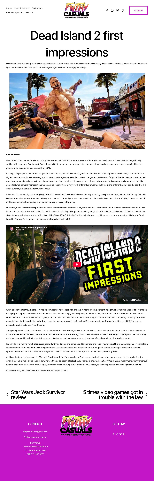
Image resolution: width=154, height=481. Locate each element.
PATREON (138, 10)
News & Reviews (21, 8)
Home (9, 8)
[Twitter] (117, 10)
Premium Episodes (15, 12)
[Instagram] (112, 10)
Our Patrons (37, 8)
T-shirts (29, 12)
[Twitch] (122, 10)
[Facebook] (106, 10)
